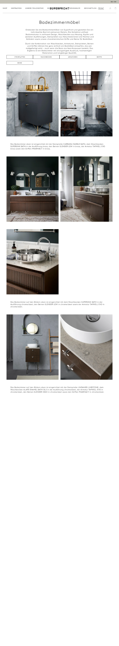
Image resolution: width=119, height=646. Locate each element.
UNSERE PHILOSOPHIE (34, 8)
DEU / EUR (113, 2)
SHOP (5, 8)
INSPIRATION (16, 8)
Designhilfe (74, 8)
